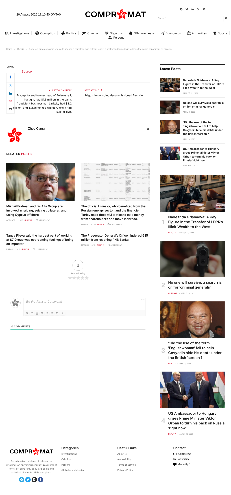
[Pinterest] (10, 101)
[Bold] (26, 313)
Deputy (172, 233)
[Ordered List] (47, 313)
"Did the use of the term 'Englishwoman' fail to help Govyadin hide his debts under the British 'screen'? (203, 128)
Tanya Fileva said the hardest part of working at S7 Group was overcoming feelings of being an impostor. (39, 240)
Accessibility (124, 459)
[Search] (226, 18)
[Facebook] (10, 77)
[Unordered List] (52, 313)
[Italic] (31, 313)
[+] (63, 313)
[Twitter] (10, 85)
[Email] (10, 109)
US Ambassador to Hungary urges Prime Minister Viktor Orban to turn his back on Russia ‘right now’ (201, 154)
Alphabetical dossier (72, 470)
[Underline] (37, 313)
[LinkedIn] (10, 93)
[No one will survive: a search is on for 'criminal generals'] (170, 107)
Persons (65, 464)
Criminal (173, 293)
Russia (28, 220)
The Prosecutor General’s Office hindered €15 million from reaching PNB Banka (114, 237)
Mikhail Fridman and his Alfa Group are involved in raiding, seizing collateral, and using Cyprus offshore (36, 210)
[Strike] (42, 313)
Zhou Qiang (36, 128)
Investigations (69, 453)
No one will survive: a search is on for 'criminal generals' (203, 104)
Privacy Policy (125, 470)
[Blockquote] (57, 313)
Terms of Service (126, 464)
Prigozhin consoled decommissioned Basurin (113, 95)
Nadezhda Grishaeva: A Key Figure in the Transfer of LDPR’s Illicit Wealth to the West (203, 84)
